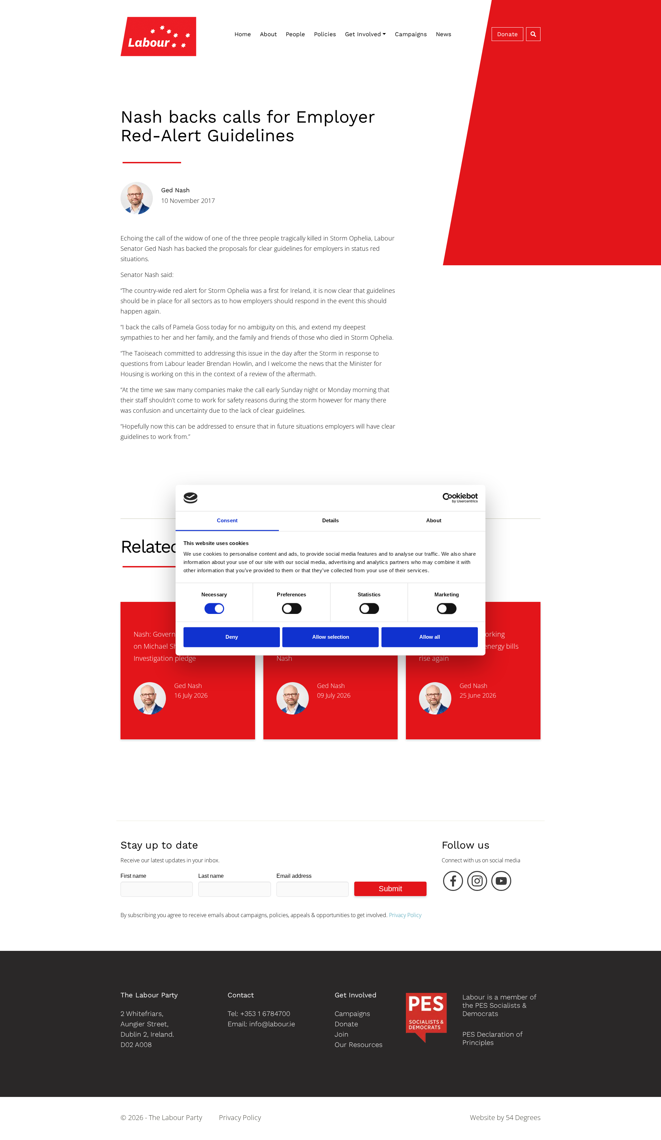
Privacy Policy (405, 915)
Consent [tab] (227, 521)
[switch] (292, 608)
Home (242, 34)
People (295, 34)
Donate (507, 34)
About (268, 34)
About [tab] (433, 521)
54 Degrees (523, 1117)
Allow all (429, 637)
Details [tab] (330, 521)
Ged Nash (175, 190)
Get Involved (363, 34)
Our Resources (358, 1044)
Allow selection (330, 637)
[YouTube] (501, 882)
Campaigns (411, 34)
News (443, 34)
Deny (231, 637)
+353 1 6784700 (265, 1013)
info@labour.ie (272, 1024)
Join (341, 1034)
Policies (325, 34)
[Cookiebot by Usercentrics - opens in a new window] (448, 498)
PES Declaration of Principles (492, 1038)
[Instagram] (477, 882)
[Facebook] (453, 882)
